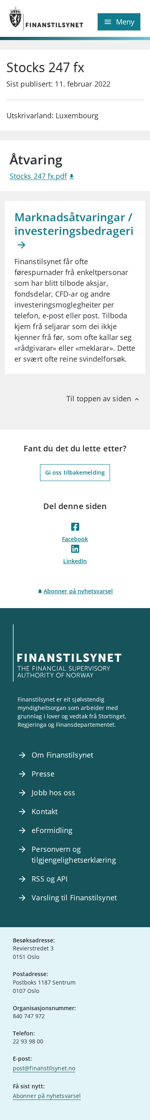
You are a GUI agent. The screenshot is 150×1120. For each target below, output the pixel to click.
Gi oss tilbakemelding (75, 472)
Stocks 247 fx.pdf (38, 176)
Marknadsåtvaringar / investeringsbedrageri (74, 223)
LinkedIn (75, 561)
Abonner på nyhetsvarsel (78, 591)
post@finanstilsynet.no (44, 1068)
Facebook (75, 539)
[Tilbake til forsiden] (42, 18)
